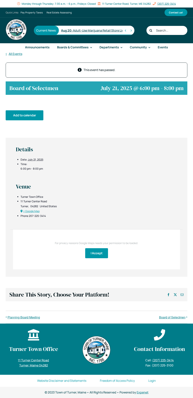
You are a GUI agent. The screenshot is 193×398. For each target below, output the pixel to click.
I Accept (97, 253)
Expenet (143, 392)
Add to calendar (24, 115)
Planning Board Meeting (24, 317)
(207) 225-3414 (166, 3)
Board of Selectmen (172, 317)
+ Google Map (31, 211)
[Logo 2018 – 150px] (16, 21)
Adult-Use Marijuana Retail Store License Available (102, 30)
